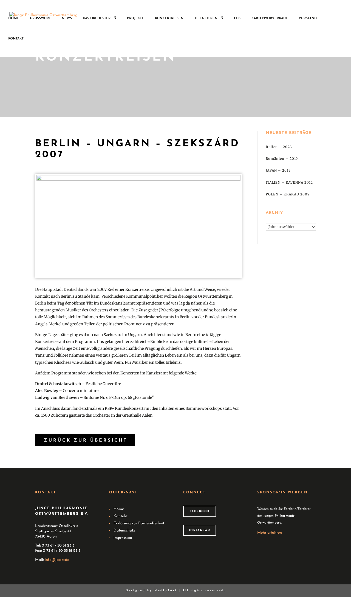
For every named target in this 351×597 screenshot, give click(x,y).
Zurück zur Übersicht (86, 440)
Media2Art (165, 590)
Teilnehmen (205, 18)
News (67, 18)
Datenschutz (124, 530)
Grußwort (40, 18)
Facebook (200, 511)
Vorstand (308, 18)
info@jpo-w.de (57, 560)
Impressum (123, 538)
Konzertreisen (169, 18)
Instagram (200, 530)
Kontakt (16, 38)
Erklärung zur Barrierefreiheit (139, 523)
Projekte (135, 18)
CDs (237, 18)
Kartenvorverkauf (269, 18)
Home (13, 18)
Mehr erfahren (269, 533)
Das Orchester (97, 18)
